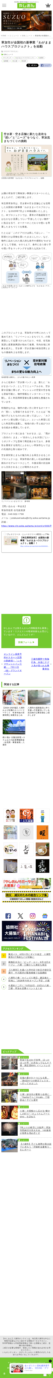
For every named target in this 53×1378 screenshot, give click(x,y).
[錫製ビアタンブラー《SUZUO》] (26, 21)
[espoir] (42, 855)
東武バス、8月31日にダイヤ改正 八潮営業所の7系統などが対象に (29, 956)
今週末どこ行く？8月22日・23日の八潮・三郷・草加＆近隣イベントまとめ (29, 987)
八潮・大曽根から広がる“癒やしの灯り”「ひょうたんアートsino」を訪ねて (35, 1114)
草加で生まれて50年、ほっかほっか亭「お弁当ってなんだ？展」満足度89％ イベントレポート (36, 1064)
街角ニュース (27, 35)
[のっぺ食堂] (10, 872)
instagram (32, 916)
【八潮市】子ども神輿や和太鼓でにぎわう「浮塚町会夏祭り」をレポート (36, 1147)
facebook (8, 916)
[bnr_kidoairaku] (42, 872)
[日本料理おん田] (26, 855)
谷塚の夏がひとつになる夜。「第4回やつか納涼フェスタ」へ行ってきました (35, 1080)
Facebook (45, 65)
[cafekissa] (42, 821)
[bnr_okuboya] (26, 821)
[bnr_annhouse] (10, 838)
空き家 (15, 61)
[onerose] (26, 838)
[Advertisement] (26, 98)
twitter (20, 916)
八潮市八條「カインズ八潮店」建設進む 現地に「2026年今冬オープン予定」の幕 (29, 979)
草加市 (24, 61)
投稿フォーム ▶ (26, 642)
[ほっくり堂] (10, 821)
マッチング (7, 58)
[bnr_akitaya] (10, 855)
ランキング (48, 5)
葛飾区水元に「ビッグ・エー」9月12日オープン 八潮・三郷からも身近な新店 (29, 963)
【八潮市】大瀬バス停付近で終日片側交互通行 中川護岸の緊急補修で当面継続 (29, 971)
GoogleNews (45, 916)
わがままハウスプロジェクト (25, 58)
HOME (3, 35)
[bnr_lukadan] (26, 872)
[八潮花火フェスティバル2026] (26, 940)
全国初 (41, 58)
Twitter (32, 65)
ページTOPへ (49, 1374)
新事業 (6, 61)
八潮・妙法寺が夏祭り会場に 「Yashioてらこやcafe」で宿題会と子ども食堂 (36, 1097)
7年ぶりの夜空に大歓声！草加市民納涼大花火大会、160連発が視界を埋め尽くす (35, 1130)
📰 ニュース (14, 35)
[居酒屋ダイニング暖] (42, 838)
